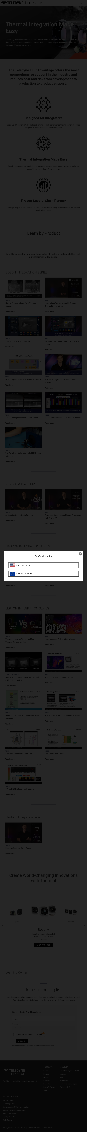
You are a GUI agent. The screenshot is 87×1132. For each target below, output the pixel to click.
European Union (24, 574)
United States (23, 565)
